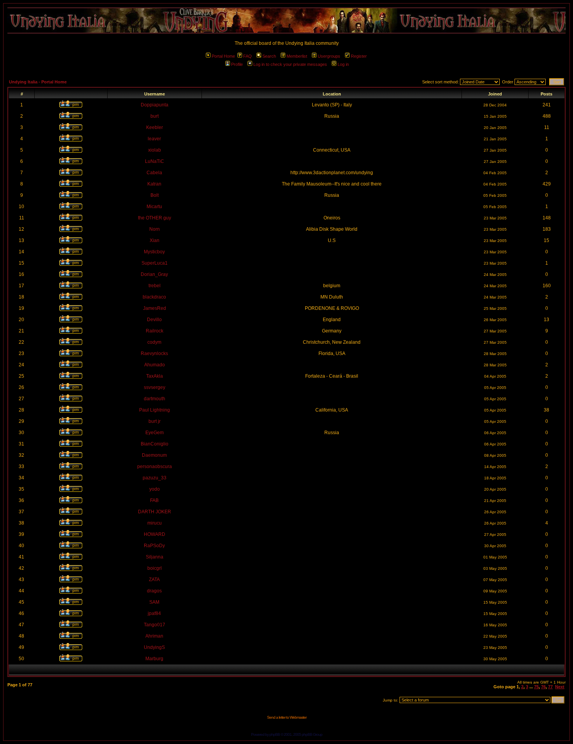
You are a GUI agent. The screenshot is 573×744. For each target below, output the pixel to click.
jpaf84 (154, 613)
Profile (237, 64)
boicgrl (154, 568)
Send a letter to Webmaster (286, 717)
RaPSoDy (154, 545)
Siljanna (154, 557)
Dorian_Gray (154, 274)
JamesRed (154, 308)
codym (154, 342)
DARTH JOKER (154, 511)
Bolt (154, 195)
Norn (154, 229)
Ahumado (154, 365)
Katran (154, 184)
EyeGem (154, 432)
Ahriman (154, 636)
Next (559, 686)
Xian (154, 240)
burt (154, 116)
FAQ (247, 56)
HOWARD (154, 534)
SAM (154, 602)
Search (269, 56)
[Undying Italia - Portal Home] (286, 20)
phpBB (274, 734)
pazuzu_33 (154, 478)
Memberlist (296, 56)
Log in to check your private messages (290, 64)
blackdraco (154, 297)
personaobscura (154, 466)
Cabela (154, 172)
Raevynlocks (154, 353)
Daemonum (154, 455)
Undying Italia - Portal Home (38, 82)
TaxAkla (154, 376)
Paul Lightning (154, 410)
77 (550, 686)
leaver (154, 138)
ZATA (154, 579)
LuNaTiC (154, 161)
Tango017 (154, 624)
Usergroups (329, 56)
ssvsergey (154, 387)
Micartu (154, 206)
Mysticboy (154, 251)
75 (536, 686)
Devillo (154, 319)
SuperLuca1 (154, 263)
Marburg (154, 658)
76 (543, 686)
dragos (154, 591)
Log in (343, 64)
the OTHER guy (154, 218)
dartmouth (154, 398)
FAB (154, 500)
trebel (155, 285)
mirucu (154, 523)
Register (359, 56)
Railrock (154, 331)
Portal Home (223, 56)
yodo (154, 489)
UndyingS (154, 647)
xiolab (154, 150)
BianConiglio (154, 444)
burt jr (155, 421)
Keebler (154, 127)
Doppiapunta (154, 105)
